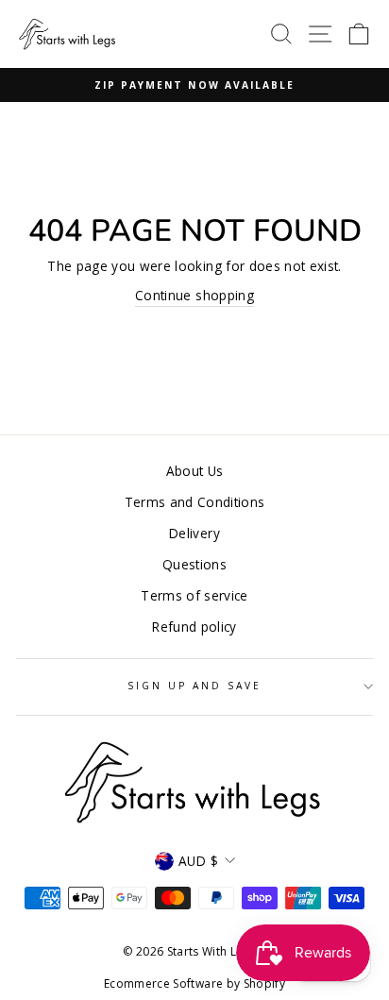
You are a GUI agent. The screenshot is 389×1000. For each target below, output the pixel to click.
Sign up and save (194, 685)
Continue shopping (194, 295)
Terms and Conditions (195, 502)
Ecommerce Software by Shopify (194, 983)
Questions (194, 564)
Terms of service (194, 595)
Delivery (194, 533)
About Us (195, 471)
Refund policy (194, 627)
